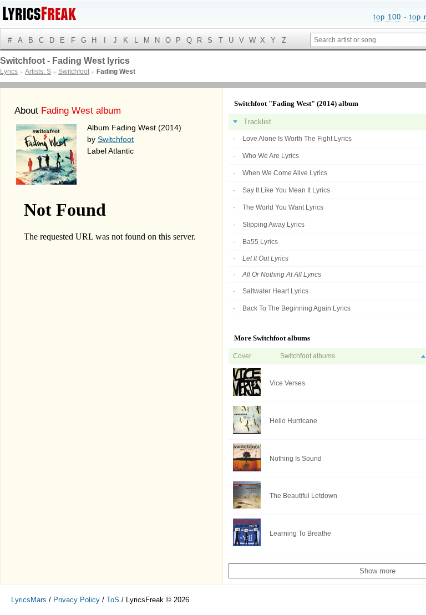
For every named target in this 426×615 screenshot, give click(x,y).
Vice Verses (287, 383)
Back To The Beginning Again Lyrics (296, 308)
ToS (112, 600)
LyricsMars (29, 600)
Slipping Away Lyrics (273, 224)
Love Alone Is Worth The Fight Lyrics (297, 139)
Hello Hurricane (293, 421)
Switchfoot (116, 139)
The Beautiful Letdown (303, 496)
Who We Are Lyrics (270, 156)
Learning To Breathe (300, 533)
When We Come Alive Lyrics (284, 173)
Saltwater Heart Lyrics (275, 291)
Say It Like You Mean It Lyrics (286, 190)
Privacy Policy (76, 600)
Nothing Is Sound (296, 458)
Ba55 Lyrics (260, 242)
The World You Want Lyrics (282, 207)
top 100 (387, 17)
